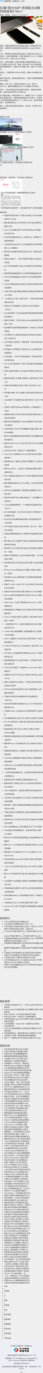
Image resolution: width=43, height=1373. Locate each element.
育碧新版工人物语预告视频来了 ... (16, 1061)
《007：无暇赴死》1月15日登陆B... (17, 1276)
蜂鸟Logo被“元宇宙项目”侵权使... (16, 1257)
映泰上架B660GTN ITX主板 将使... (17, 1261)
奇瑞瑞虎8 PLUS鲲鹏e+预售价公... (17, 1242)
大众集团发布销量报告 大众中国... (16, 1176)
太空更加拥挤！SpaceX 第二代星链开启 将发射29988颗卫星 (21, 1024)
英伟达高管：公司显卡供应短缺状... (17, 1198)
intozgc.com (17, 1360)
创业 (6, 1310)
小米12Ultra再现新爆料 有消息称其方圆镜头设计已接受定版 (23, 1029)
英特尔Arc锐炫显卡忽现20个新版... (17, 1127)
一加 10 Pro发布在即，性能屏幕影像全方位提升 (17, 192)
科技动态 (7, 1328)
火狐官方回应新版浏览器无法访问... (17, 1283)
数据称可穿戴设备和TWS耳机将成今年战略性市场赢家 (23, 949)
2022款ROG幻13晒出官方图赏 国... (17, 1268)
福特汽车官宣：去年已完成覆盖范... (17, 1096)
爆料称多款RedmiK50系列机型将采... (18, 1139)
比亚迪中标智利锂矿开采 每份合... (16, 1254)
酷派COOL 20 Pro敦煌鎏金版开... (16, 1115)
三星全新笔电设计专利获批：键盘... (17, 1143)
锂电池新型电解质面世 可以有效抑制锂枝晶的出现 (22, 273)
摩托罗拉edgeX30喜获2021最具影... (17, 1065)
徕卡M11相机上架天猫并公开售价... (17, 1219)
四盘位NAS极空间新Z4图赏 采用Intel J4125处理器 (23, 591)
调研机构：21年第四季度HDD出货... (17, 1131)
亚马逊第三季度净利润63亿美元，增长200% (23, 927)
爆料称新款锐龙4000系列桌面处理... (17, 1089)
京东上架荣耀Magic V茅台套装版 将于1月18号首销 (23, 826)
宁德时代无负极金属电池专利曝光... (17, 1212)
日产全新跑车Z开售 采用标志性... (16, 1186)
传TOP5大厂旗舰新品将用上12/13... (17, 1087)
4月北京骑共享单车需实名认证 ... (16, 1110)
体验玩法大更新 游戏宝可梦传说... (16, 1217)
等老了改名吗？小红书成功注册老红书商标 (20, 1014)
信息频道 (7, 1333)
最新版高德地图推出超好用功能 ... (16, 1056)
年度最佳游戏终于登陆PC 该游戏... (17, 1271)
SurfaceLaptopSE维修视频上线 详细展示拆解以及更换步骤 (23, 1010)
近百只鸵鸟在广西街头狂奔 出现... (16, 1266)
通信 (6, 1300)
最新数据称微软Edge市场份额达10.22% (23, 939)
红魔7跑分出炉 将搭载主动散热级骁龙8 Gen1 (21, 779)
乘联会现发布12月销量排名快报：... (17, 1202)
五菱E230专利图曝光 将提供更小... (17, 1179)
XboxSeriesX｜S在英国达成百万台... (17, 1193)
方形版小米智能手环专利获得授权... (17, 1099)
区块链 (6, 1305)
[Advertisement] (15, 984)
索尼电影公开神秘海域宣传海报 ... (16, 1214)
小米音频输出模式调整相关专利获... (17, 1068)
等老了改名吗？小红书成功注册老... (17, 1155)
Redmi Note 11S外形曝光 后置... (16, 1124)
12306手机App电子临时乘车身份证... (18, 1169)
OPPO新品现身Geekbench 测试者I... (17, 1094)
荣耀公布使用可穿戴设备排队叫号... (17, 1195)
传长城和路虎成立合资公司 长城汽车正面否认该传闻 (23, 718)
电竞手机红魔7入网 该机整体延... (16, 1160)
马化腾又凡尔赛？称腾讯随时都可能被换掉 (20, 1035)
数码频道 (7, 1314)
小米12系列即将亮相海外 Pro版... (16, 1117)
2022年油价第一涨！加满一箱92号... (17, 1106)
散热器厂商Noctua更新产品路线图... (17, 1084)
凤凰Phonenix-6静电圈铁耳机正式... (17, 1280)
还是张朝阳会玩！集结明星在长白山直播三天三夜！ (23, 1033)
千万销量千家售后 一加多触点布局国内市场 (16, 162)
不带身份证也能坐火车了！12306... (17, 1091)
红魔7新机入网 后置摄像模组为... (16, 1054)
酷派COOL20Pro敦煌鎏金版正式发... (17, 1233)
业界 (6, 1286)
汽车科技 (7, 1338)
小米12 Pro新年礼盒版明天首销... (16, 1122)
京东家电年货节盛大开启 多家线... (16, 1049)
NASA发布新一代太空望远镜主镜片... (18, 1259)
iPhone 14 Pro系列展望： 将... (15, 1273)
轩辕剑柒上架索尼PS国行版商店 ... (17, 1238)
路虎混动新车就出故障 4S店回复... (17, 1252)
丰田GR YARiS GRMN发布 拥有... (16, 1174)
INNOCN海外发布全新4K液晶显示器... (18, 1070)
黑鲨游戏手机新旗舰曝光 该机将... (16, 1129)
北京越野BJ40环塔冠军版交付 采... (17, 1183)
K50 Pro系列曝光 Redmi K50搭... (16, 1165)
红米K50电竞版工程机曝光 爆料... (16, 1051)
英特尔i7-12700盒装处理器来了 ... (16, 1190)
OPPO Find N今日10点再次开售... (16, 1158)
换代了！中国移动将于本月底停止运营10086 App (22, 1038)
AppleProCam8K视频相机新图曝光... (17, 1072)
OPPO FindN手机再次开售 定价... (16, 1146)
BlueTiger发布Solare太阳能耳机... (16, 1231)
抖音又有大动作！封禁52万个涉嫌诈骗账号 (20, 450)
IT (5, 1295)
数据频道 (7, 1324)
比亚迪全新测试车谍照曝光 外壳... (16, 1103)
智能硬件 (7, 1319)
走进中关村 (24, 1360)
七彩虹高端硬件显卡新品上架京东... (17, 1101)
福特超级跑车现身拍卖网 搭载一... (16, 1113)
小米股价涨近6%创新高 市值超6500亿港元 (20, 957)
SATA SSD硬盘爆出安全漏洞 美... (16, 1247)
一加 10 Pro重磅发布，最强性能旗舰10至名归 (17, 147)
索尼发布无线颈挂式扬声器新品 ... (16, 1207)
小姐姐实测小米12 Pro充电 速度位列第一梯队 (21, 902)
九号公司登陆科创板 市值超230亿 (16, 921)
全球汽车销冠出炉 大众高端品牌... (16, 1235)
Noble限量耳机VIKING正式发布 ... (16, 1080)
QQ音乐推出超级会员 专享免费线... (17, 1278)
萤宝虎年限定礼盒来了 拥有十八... (16, 1134)
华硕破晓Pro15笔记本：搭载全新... (17, 1063)
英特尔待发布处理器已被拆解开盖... (17, 1136)
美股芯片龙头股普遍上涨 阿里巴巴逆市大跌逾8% (22, 955)
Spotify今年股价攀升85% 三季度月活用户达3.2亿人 (23, 936)
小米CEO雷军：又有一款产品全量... (17, 1082)
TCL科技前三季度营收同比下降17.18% (18, 924)
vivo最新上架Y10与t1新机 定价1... (16, 1058)
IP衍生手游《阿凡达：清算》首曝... (17, 1075)
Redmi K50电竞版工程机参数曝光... (17, 1120)
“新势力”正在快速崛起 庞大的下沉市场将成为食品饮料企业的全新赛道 (23, 965)
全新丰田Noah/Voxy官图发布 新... (16, 1172)
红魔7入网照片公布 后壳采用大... (16, 1162)
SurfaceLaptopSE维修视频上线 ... (16, 1150)
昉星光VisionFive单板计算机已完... (17, 1209)
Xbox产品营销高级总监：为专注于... (17, 1188)
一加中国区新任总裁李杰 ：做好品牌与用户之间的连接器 (21, 208)
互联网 (6, 1291)
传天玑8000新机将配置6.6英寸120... (17, 1228)
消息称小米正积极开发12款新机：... (17, 1221)
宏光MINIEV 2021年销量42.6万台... (17, 1181)
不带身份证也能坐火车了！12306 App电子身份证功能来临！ (23, 1006)
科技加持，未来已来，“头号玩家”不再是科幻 (16, 177)
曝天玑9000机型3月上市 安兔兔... (16, 1167)
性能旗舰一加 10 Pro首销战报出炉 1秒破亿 (16, 132)
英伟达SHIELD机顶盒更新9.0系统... (17, 1224)
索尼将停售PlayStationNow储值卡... (17, 1077)
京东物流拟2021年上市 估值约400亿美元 (23, 961)
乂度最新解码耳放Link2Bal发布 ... (16, 1148)
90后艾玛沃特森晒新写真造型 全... (16, 1245)
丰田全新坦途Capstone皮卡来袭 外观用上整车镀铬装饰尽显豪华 (23, 1020)
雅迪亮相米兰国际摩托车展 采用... (16, 1240)
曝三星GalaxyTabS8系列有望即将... (17, 1226)
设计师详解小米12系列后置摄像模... (17, 1153)
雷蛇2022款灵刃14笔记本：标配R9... (18, 1205)
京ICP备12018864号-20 (21, 1363)
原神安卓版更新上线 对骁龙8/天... (16, 1200)
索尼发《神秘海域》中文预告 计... (16, 1250)
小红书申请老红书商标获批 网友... (16, 1108)
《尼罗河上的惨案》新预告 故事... (16, 1264)
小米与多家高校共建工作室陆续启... (17, 1141)
